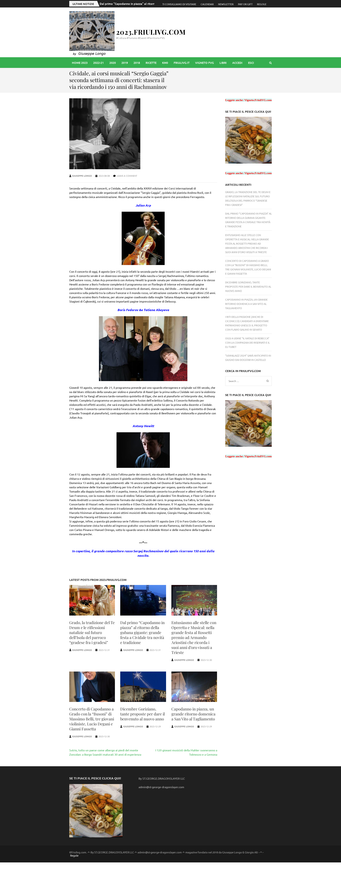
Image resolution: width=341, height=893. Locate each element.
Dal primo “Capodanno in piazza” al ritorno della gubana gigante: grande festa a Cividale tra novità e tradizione (142, 632)
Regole (261, 4)
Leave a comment (127, 175)
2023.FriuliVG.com (151, 31)
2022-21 (98, 63)
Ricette (151, 63)
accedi (237, 63)
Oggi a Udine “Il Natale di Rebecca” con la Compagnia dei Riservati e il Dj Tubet (247, 342)
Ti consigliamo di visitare (179, 4)
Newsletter (226, 4)
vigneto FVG (204, 63)
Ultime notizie (83, 4)
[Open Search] (270, 63)
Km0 (165, 63)
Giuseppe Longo (82, 175)
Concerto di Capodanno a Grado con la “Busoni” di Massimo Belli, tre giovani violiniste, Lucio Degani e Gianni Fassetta (91, 718)
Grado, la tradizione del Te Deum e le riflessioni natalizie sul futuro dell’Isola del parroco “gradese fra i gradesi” (92, 632)
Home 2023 (80, 63)
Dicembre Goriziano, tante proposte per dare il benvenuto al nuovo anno (142, 713)
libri (223, 63)
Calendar (207, 4)
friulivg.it (182, 63)
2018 (137, 63)
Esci (251, 63)
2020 (112, 63)
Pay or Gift (245, 4)
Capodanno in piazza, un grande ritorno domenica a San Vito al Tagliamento (193, 713)
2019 (124, 63)
